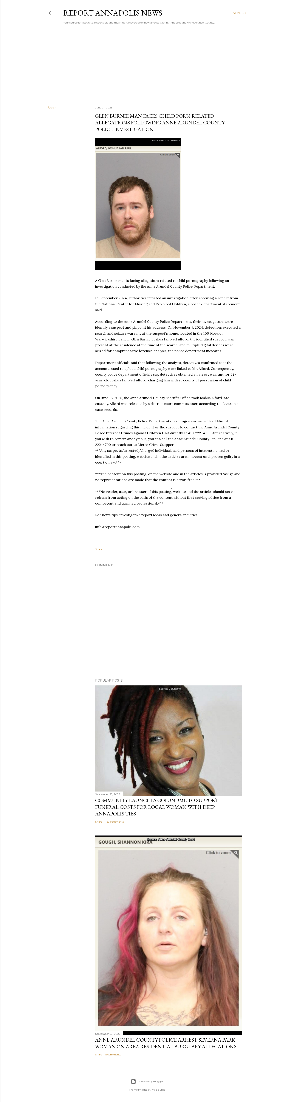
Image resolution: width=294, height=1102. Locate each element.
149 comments (114, 821)
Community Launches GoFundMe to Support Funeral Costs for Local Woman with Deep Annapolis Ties (156, 807)
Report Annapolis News (112, 13)
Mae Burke (158, 1089)
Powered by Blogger (150, 1081)
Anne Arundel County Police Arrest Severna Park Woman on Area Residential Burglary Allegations (166, 1043)
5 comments (113, 1054)
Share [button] (52, 108)
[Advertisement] (147, 65)
